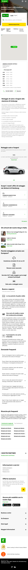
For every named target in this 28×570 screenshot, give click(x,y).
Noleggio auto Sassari (6, 433)
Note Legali (9, 561)
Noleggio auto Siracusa (19, 430)
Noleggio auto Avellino (6, 438)
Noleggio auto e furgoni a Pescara (20, 433)
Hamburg (16, 28)
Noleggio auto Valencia (19, 428)
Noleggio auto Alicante (6, 428)
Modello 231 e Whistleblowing (19, 561)
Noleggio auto (3, 29)
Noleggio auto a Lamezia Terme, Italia (20, 436)
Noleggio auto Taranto (6, 430)
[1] (14, 180)
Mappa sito (3, 561)
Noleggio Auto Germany (9, 30)
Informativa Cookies (5, 562)
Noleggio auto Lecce (5, 436)
